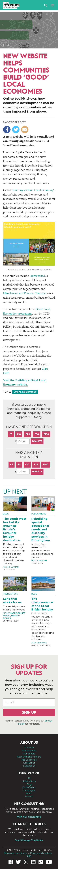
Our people (29, 753)
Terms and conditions (15, 853)
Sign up (29, 712)
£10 (19, 434)
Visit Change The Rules (29, 840)
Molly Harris (10, 613)
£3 (11, 464)
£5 (10, 434)
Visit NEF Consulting (29, 816)
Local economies (25, 392)
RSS (29, 856)
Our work (29, 747)
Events (29, 796)
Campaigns (29, 790)
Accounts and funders (29, 756)
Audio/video (29, 787)
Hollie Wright (39, 560)
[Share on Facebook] (7, 129)
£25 (27, 434)
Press (29, 793)
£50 (36, 434)
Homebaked (37, 276)
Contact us (29, 763)
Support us (29, 766)
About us (29, 742)
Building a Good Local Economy (33, 190)
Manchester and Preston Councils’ (24, 293)
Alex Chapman (11, 567)
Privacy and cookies (41, 853)
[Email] (25, 129)
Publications (38, 514)
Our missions (29, 750)
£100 (46, 434)
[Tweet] (16, 129)
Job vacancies (29, 759)
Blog (6, 45)
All (29, 778)
